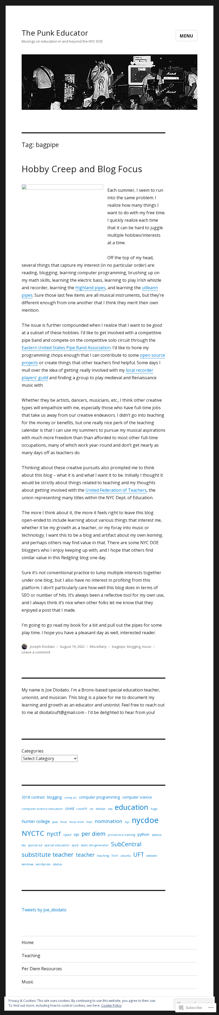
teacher (85, 854)
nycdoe (145, 820)
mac (89, 822)
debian (100, 809)
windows (27, 864)
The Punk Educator (55, 33)
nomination (108, 821)
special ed (35, 845)
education (131, 807)
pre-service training (121, 835)
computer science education (42, 809)
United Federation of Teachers (116, 490)
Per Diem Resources (42, 969)
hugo (154, 809)
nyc (127, 822)
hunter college (36, 821)
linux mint (76, 822)
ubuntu (125, 856)
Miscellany (98, 646)
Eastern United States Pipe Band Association (66, 348)
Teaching (31, 955)
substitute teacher (47, 854)
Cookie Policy (111, 1005)
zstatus (57, 864)
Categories (33, 751)
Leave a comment (36, 652)
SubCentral (126, 844)
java (55, 822)
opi (76, 834)
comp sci (70, 797)
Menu (186, 36)
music (146, 646)
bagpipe (118, 646)
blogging (133, 646)
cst (91, 809)
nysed (67, 835)
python (143, 834)
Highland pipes (90, 288)
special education (57, 845)
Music (27, 982)
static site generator (95, 845)
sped (75, 845)
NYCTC (33, 833)
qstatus (156, 835)
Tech (114, 856)
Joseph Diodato (42, 646)
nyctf (54, 833)
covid (69, 808)
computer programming (99, 797)
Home (28, 942)
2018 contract (33, 797)
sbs (24, 845)
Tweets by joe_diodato (44, 910)
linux (63, 822)
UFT (138, 854)
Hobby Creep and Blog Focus (82, 169)
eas (110, 809)
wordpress (43, 864)
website (151, 856)
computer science (137, 797)
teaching (103, 856)
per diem (93, 833)
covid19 (81, 809)
